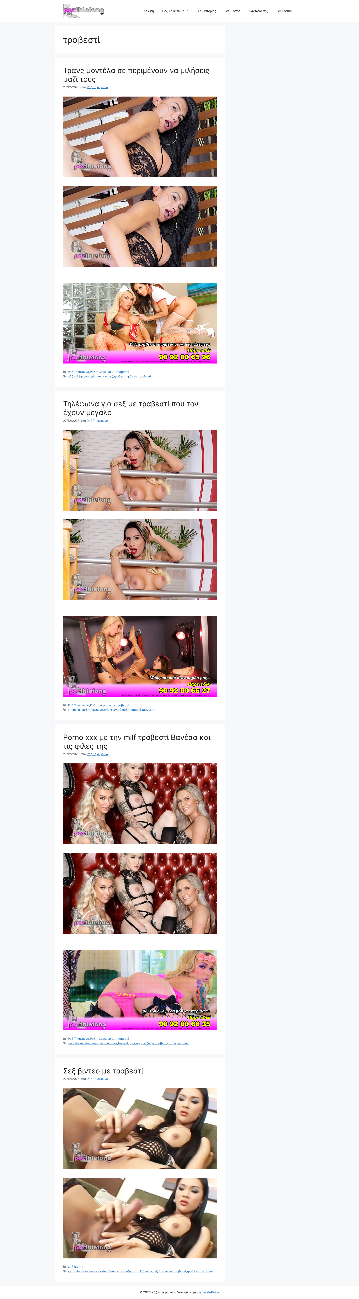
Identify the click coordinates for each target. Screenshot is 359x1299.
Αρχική (149, 11)
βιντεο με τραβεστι (122, 1271)
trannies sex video (95, 1271)
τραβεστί (120, 376)
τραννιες (148, 709)
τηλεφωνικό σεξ (101, 376)
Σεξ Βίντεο (232, 11)
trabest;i (123, 1043)
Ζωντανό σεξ (258, 11)
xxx (132, 1043)
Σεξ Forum (284, 11)
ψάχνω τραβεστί (139, 376)
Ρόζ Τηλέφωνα (173, 11)
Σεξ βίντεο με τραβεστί (103, 1070)
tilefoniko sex (108, 1043)
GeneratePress (208, 1292)
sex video (74, 1271)
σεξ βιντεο (144, 1271)
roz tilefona (76, 1043)
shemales (74, 709)
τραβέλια (193, 1271)
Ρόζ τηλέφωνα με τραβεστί (109, 371)
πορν (172, 1043)
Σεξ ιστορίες (207, 11)
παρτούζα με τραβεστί (152, 1043)
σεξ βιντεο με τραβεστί (169, 1271)
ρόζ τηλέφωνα (78, 376)
